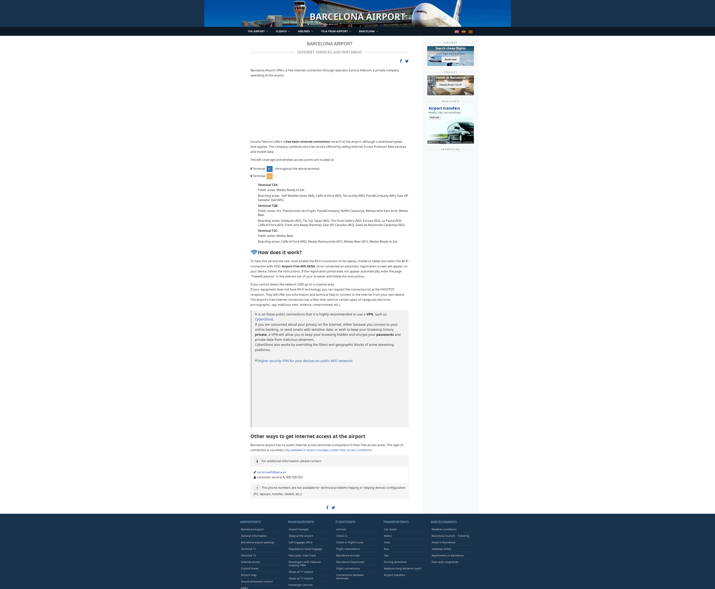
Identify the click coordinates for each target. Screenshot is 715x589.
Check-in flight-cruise (349, 499)
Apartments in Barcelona (447, 512)
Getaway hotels (441, 506)
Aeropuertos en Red (277, 575)
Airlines (341, 486)
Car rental (390, 486)
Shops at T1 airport (301, 529)
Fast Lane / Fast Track (302, 512)
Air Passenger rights (301, 548)
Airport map (249, 532)
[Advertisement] (329, 110)
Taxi (386, 512)
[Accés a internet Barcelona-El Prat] (470, 31)
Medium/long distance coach (402, 525)
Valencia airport (405, 569)
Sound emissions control (257, 538)
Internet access (250, 519)
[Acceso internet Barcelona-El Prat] (463, 31)
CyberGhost (264, 319)
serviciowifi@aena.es (271, 429)
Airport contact (250, 551)
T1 (269, 169)
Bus (386, 506)
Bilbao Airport (429, 569)
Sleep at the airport (301, 493)
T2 (269, 176)
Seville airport (451, 569)
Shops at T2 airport (301, 535)
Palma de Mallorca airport (308, 569)
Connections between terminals (350, 533)
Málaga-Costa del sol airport (348, 569)
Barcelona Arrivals (348, 512)
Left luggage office (300, 499)
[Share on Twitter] (407, 61)
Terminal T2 (248, 512)
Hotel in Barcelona (443, 499)
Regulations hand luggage (305, 506)
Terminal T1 (248, 506)
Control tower (250, 525)
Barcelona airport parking (257, 499)
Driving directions (395, 519)
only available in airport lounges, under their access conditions (328, 407)
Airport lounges (299, 486)
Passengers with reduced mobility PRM (305, 520)
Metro (388, 493)
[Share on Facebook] (401, 61)
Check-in (341, 493)
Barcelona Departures (350, 519)
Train (387, 499)
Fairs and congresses (445, 519)
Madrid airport (251, 569)
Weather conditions (444, 486)
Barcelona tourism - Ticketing (450, 493)
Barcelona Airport (329, 43)
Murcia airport (251, 575)
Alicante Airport (381, 569)
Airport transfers (394, 532)
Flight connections (348, 525)
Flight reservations (348, 506)
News (244, 545)
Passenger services (301, 542)
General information (254, 493)
